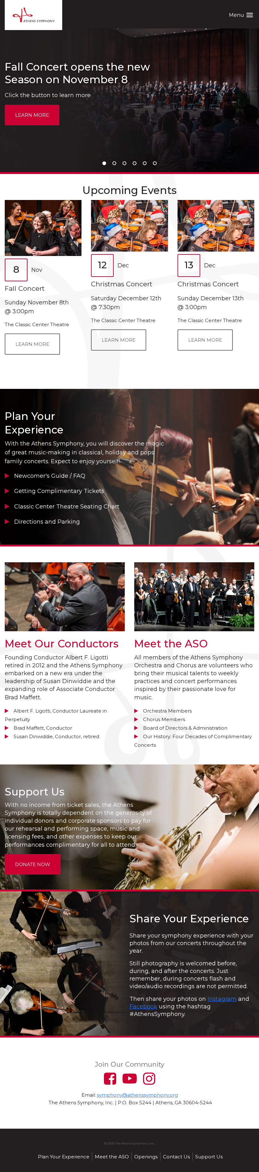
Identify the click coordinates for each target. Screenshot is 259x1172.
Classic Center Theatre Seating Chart (66, 506)
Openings (146, 1157)
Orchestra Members (167, 711)
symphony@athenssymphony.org (137, 1095)
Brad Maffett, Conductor (43, 728)
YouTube (130, 1078)
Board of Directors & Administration (185, 728)
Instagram (222, 998)
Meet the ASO (112, 1157)
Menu (241, 15)
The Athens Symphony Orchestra (33, 15)
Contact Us (176, 1157)
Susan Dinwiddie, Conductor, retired (56, 736)
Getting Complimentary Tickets (59, 491)
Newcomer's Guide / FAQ (49, 475)
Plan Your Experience (63, 1157)
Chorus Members (164, 719)
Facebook (143, 1006)
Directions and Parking (47, 521)
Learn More (32, 115)
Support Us (209, 1157)
